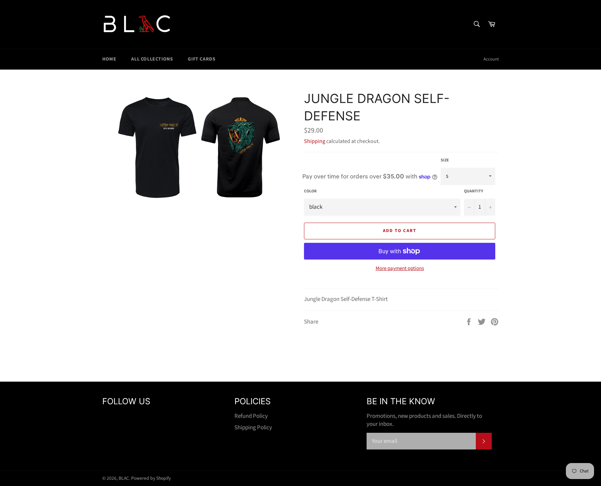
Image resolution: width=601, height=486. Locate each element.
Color (310, 191)
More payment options (400, 268)
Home (109, 59)
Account (491, 59)
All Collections (152, 59)
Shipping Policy (253, 427)
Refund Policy (251, 416)
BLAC (124, 478)
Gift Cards (201, 59)
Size (445, 160)
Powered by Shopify (151, 478)
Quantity (473, 191)
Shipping (314, 141)
